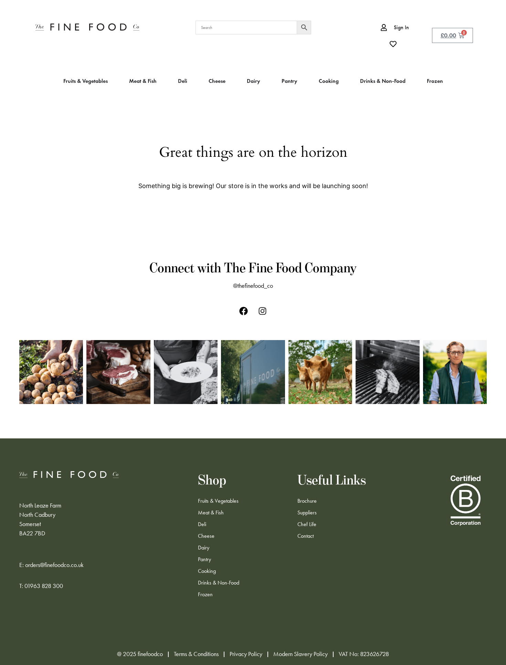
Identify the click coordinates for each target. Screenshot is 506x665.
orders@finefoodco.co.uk (54, 565)
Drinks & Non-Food (218, 582)
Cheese (206, 536)
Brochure (307, 501)
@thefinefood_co (253, 286)
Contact (305, 536)
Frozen (205, 594)
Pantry (204, 559)
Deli (202, 524)
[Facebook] (243, 310)
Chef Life (306, 524)
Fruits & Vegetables (218, 501)
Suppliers (307, 512)
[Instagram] (262, 310)
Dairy (203, 547)
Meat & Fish (211, 512)
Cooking (207, 571)
